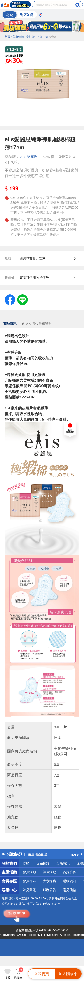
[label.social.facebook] (10, 299)
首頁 (7, 36)
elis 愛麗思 (29, 156)
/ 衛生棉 (43, 36)
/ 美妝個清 (17, 36)
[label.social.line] (22, 299)
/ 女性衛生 (31, 36)
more (74, 854)
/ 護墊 (52, 36)
